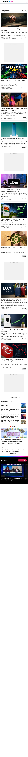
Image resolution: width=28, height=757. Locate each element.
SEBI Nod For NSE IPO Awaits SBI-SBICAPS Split (12, 443)
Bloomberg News (7, 147)
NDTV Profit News (7, 199)
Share (23, 10)
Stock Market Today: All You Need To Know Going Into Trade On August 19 (13, 81)
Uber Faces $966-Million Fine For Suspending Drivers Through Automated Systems (13, 190)
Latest (7, 4)
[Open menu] (2, 2)
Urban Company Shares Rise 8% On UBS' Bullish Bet (12, 330)
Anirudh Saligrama (9, 309)
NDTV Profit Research (8, 88)
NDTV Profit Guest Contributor (10, 38)
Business (16, 4)
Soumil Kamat (7, 118)
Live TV (2, 4)
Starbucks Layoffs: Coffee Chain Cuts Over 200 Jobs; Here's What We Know (13, 248)
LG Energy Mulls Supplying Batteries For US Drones (13, 139)
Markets (11, 4)
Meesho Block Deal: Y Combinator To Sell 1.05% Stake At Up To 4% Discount (14, 109)
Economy (21, 4)
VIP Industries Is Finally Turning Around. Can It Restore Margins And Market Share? (13, 299)
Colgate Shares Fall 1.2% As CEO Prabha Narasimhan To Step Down (12, 360)
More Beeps (13, 453)
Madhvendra (6, 308)
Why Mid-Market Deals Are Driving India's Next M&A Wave (14, 29)
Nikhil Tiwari (6, 227)
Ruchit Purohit (12, 118)
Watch (22, 460)
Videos (3, 460)
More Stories (13, 397)
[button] (14, 444)
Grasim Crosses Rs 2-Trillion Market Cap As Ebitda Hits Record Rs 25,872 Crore (13, 220)
